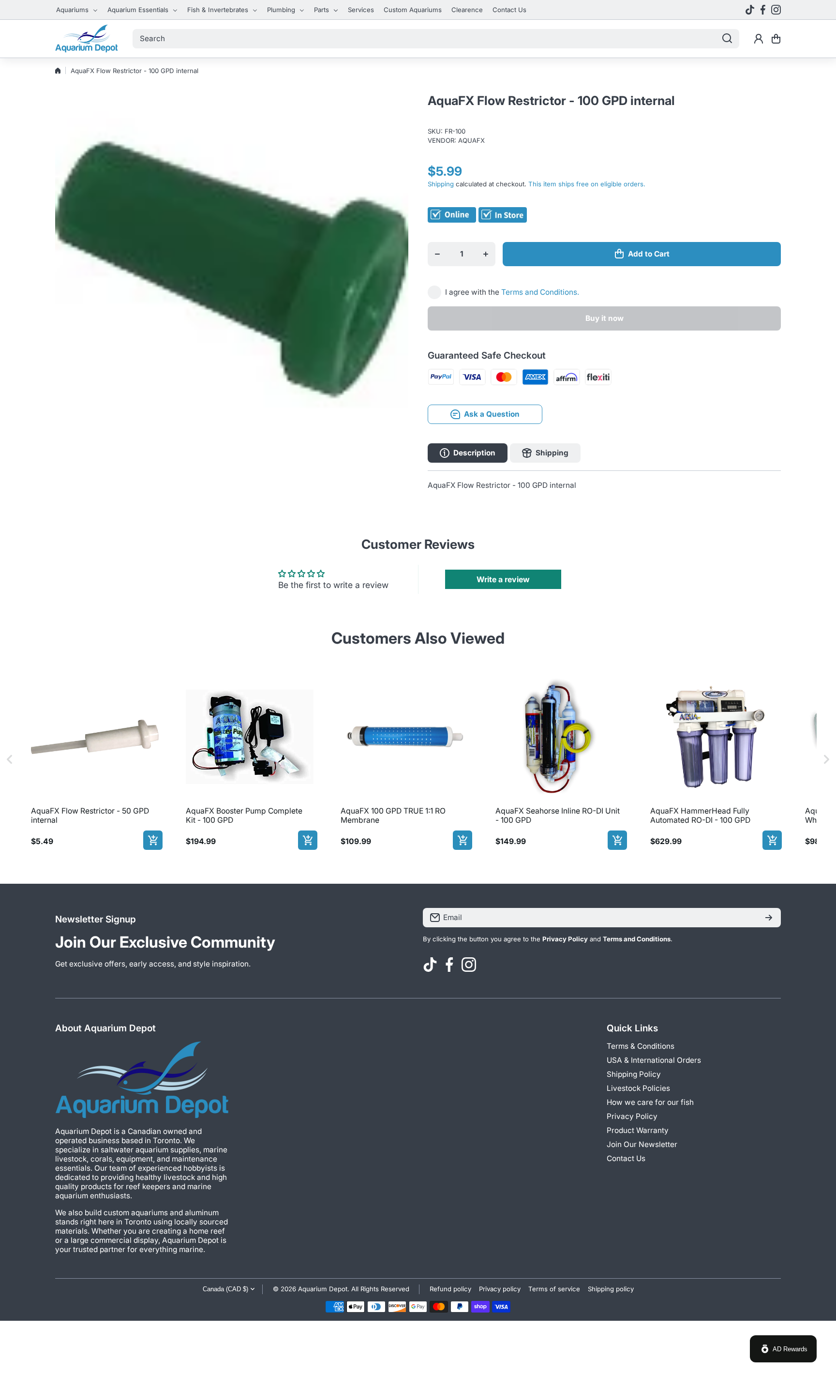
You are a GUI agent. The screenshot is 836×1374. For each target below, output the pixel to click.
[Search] (727, 38)
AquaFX (471, 140)
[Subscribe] (769, 917)
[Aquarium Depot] (86, 39)
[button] (776, 39)
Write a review (503, 579)
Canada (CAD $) (225, 1289)
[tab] (545, 453)
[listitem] (94, 759)
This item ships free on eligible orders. (586, 184)
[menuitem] (77, 10)
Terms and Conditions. (540, 292)
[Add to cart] (153, 840)
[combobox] (436, 38)
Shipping (441, 184)
